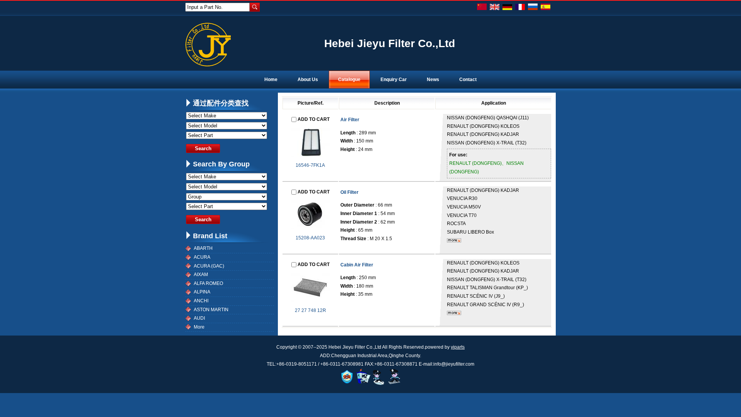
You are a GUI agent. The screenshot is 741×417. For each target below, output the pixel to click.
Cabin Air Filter (356, 265)
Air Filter (349, 119)
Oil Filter (349, 192)
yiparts (458, 347)
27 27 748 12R (310, 310)
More (199, 327)
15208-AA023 (310, 238)
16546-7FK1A (310, 165)
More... (454, 240)
